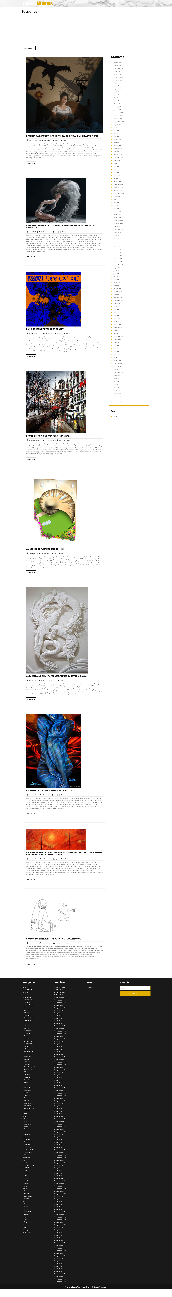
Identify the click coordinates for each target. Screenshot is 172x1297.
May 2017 (116, 169)
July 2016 (116, 199)
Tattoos (26, 1100)
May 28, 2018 (32, 140)
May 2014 (116, 277)
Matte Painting (28, 1051)
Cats (25, 1219)
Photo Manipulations (31, 1067)
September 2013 (119, 300)
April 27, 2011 (32, 859)
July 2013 (116, 306)
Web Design (27, 1232)
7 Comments (43, 553)
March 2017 (117, 175)
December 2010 (118, 399)
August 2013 (117, 303)
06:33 (61, 232)
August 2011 (117, 375)
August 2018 (117, 125)
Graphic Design (29, 1041)
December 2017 (118, 148)
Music (25, 1201)
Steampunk (28, 1090)
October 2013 (118, 297)
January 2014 (117, 289)
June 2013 (116, 309)
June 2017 (116, 166)
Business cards (29, 1142)
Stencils (26, 1093)
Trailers (26, 1199)
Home (58, 1274)
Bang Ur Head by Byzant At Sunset (45, 329)
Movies (25, 1188)
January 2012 (117, 360)
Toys (24, 1227)
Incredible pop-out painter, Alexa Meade (48, 436)
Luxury (26, 1173)
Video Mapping (29, 1108)
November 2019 (118, 80)
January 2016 (117, 217)
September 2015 (119, 229)
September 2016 (119, 193)
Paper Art (27, 1064)
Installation (26, 1157)
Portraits (27, 1077)
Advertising (26, 987)
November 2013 (118, 295)
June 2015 (116, 238)
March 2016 (117, 211)
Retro (26, 1082)
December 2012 (118, 327)
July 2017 (116, 163)
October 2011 (118, 369)
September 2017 (119, 157)
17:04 (66, 440)
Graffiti (26, 1038)
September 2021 (119, 68)
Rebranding (28, 1152)
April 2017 (116, 172)
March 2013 (117, 318)
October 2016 (118, 190)
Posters (26, 1193)
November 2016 (118, 187)
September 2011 (119, 372)
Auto (25, 1162)
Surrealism (27, 1098)
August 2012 (117, 339)
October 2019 (118, 83)
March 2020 (117, 71)
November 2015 (118, 223)
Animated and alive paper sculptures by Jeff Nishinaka (56, 676)
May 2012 (116, 348)
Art (24, 1008)
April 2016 (116, 208)
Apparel (26, 1129)
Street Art (27, 1095)
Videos (26, 1214)
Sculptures (27, 1085)
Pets (24, 1217)
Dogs (25, 1222)
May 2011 (116, 384)
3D (25, 1010)
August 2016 (117, 196)
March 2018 (117, 140)
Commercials (28, 989)
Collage (26, 1028)
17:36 (59, 680)
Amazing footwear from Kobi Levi (45, 549)
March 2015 (117, 247)
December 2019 (118, 77)
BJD (24, 1119)
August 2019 (117, 89)
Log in (115, 416)
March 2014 (117, 283)
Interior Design (29, 1005)
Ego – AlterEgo (29, 48)
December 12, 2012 (34, 333)
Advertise (59, 1285)
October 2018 (118, 119)
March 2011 (117, 390)
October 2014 (118, 262)
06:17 (60, 553)
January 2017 (117, 181)
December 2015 (118, 220)
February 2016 (118, 214)
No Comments (44, 140)
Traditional (27, 1103)
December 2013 (118, 292)
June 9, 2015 (32, 232)
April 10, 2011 (32, 943)
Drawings (27, 1036)
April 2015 (116, 244)
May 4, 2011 (32, 680)
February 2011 (118, 393)
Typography (28, 1106)
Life (24, 1160)
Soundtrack (28, 1196)
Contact (58, 1291)
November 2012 (118, 330)
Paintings (27, 1062)
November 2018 (118, 116)
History (26, 1168)
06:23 (62, 140)
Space (25, 1225)
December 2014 (118, 256)
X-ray (26, 1113)
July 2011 (116, 378)
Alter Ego (26, 992)
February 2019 (118, 107)
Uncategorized (27, 1230)
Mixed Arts (27, 1056)
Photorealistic (28, 1075)
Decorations (28, 1000)
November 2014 (118, 259)
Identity (25, 1137)
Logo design (28, 1144)
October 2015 (118, 226)
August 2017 (117, 160)
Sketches (27, 1087)
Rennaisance (28, 1080)
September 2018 (119, 122)
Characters (27, 1023)
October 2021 (118, 65)
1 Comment (42, 680)
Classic (26, 1025)
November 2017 (118, 151)
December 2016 (118, 184)
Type (25, 1155)
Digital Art (27, 1033)
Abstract (26, 1013)
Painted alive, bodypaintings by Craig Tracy (51, 790)
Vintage (26, 1111)
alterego (56, 943)
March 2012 (117, 354)
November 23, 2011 (34, 440)
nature (26, 1175)
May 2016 (116, 205)
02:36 (65, 943)
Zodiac (26, 1183)
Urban (26, 1180)
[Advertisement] (86, 31)
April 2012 (116, 351)
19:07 (60, 795)
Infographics (28, 1049)
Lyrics (26, 1209)
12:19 (62, 859)
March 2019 (117, 104)
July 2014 (116, 271)
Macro (27, 1072)
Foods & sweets (29, 1165)
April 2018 (116, 137)
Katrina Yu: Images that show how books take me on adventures (62, 136)
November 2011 (118, 366)
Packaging (27, 1147)
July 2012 (116, 342)
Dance (26, 1204)
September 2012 (119, 336)
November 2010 (118, 402)
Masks (25, 1186)
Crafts (25, 1121)
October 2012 (118, 333)
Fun (24, 1132)
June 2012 (116, 345)
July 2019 (116, 92)
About (58, 1280)
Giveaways (26, 1134)
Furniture (27, 1002)
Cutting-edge (28, 1031)
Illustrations (28, 1044)
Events (26, 1206)
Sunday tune (28, 1211)
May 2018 (116, 134)
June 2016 (116, 202)
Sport (26, 1178)
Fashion (25, 1126)
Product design (29, 1149)
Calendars (27, 1020)
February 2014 (118, 286)
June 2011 (116, 381)
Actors (26, 1191)
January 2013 (117, 324)
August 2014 (117, 268)
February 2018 (118, 142)
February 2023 (118, 62)
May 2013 (116, 312)
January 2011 (117, 396)
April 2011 (116, 387)
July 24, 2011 (32, 553)
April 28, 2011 (32, 795)
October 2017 (118, 154)
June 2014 (116, 274)
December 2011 (118, 363)
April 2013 (116, 315)
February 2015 (118, 250)
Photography (28, 1069)
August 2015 (117, 232)
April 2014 (116, 280)
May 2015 (116, 241)
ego (54, 140)
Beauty (25, 1116)
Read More (31, 163)
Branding (27, 1139)
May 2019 (116, 98)
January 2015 (117, 253)
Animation (26, 995)
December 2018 (118, 113)
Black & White (28, 1018)
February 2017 (118, 178)
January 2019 (117, 110)
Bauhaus (27, 1015)
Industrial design (29, 1046)
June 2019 (116, 95)
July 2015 (116, 235)
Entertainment (27, 1124)
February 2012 (118, 357)
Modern (26, 1059)
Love (25, 1170)
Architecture (27, 997)
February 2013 (118, 321)
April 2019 (116, 101)
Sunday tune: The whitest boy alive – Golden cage (53, 938)
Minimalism (27, 1054)
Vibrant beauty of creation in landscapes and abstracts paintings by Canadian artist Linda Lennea (64, 853)
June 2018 (116, 131)
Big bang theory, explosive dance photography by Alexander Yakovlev (60, 226)
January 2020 (117, 74)
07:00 (66, 333)
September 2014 (119, 265)
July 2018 (116, 128)
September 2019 (119, 86)
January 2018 (117, 145)
